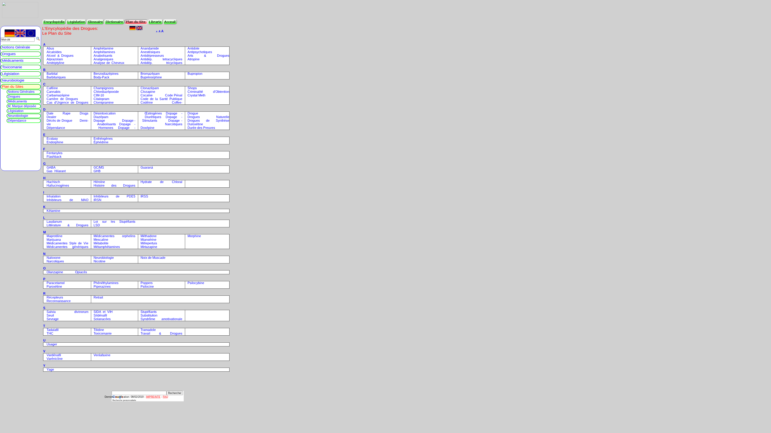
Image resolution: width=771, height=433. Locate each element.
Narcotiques (55, 261)
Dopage (99, 120)
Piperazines (102, 286)
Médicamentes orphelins (114, 236)
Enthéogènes (103, 138)
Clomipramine (104, 102)
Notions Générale (16, 47)
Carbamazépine (58, 95)
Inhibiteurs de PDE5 (114, 196)
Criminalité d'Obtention (208, 91)
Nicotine (99, 261)
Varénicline (55, 358)
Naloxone (53, 257)
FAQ (165, 396)
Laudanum (54, 221)
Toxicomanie (103, 333)
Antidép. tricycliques (161, 63)
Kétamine (53, 210)
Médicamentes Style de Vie (67, 243)
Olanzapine (55, 272)
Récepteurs (55, 297)
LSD (97, 225)
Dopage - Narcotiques (161, 122)
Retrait (98, 297)
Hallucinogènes (58, 185)
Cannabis (53, 91)
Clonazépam (150, 88)
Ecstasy (52, 138)
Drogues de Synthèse (208, 120)
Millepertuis (149, 243)
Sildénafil (100, 315)
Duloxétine (195, 124)
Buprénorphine (151, 77)
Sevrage (53, 319)
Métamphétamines (107, 247)
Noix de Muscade (153, 257)
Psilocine (147, 286)
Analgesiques (103, 59)
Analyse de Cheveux (109, 63)
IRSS (144, 196)
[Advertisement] (89, 381)
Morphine (194, 236)
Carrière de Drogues (62, 99)
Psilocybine (196, 283)
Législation (10, 74)
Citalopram (101, 99)
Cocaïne (147, 95)
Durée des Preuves (201, 127)
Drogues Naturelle (208, 117)
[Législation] (76, 21)
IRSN (97, 200)
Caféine (52, 88)
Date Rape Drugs (67, 113)
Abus (50, 48)
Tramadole (148, 330)
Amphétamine (103, 48)
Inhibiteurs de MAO (67, 200)
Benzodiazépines (106, 73)
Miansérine (148, 239)
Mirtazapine (149, 247)
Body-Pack (101, 77)
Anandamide (150, 48)
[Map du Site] (136, 21)
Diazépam (101, 117)
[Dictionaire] (114, 21)
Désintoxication (105, 113)
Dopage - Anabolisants (114, 122)
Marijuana (54, 239)
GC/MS (99, 167)
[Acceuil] (170, 21)
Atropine (194, 59)
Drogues (9, 54)
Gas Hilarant (56, 171)
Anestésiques (150, 52)
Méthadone (149, 236)
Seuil (50, 315)
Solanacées (102, 319)
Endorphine (55, 142)
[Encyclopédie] (54, 21)
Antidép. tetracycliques (161, 59)
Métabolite (101, 243)
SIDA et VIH (103, 312)
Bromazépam (150, 73)
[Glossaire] (95, 21)
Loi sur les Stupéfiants (114, 221)
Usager (52, 344)
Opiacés (81, 272)
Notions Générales (21, 91)
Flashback (54, 156)
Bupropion (195, 73)
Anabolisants (103, 55)
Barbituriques (56, 77)
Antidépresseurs (152, 55)
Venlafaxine (102, 355)
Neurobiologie (104, 257)
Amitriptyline (55, 63)
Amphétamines (104, 52)
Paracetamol (56, 283)
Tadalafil (53, 330)
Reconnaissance (59, 301)
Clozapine (148, 91)
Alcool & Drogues (60, 55)
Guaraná (147, 167)
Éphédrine (101, 142)
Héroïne (99, 182)
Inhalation (54, 196)
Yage (50, 369)
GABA (51, 167)
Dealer (51, 117)
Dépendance (56, 127)
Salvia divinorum (67, 312)
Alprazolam (55, 59)
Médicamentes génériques (67, 247)
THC (50, 333)
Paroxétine (54, 286)
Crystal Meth (196, 95)
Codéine (147, 102)
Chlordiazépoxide (106, 91)
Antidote (193, 48)
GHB (97, 171)
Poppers (147, 283)
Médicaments (12, 61)
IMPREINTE (153, 396)
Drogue (193, 113)
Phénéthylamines (106, 283)
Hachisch (53, 182)
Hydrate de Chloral (161, 182)
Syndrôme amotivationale (161, 319)
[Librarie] (155, 21)
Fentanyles (54, 153)
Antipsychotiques (200, 52)
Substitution (149, 315)
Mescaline (101, 239)
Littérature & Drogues (67, 225)
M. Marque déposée (22, 106)
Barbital (52, 73)
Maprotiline (54, 236)
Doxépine (147, 127)
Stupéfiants (149, 312)
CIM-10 (99, 95)
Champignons (104, 88)
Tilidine (99, 330)
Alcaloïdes (54, 52)
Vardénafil (54, 355)
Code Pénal (173, 95)
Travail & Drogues (161, 333)
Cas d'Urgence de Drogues (67, 102)
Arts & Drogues (208, 55)
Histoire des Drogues (114, 185)
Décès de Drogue (59, 120)
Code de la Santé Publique (161, 99)
